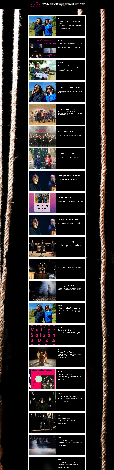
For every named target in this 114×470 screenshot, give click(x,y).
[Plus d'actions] (82, 18)
